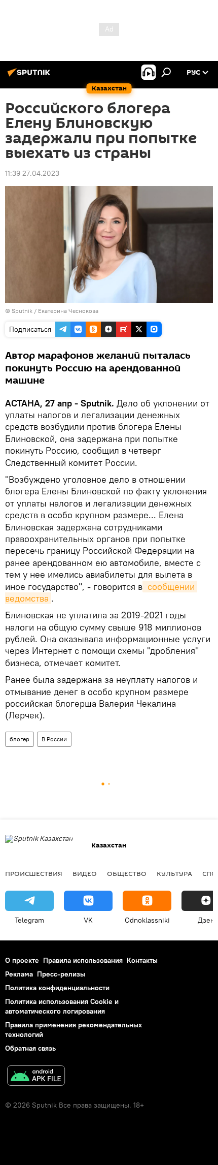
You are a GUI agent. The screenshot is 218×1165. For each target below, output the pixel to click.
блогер (19, 739)
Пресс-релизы (61, 974)
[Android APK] (36, 1076)
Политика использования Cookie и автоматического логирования (62, 1006)
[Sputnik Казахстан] (30, 76)
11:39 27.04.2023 (32, 173)
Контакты (142, 960)
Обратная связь (30, 1048)
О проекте (22, 960)
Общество (127, 873)
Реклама (19, 974)
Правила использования (83, 960)
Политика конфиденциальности (57, 987)
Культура (174, 873)
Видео (84, 873)
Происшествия (33, 873)
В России (54, 739)
